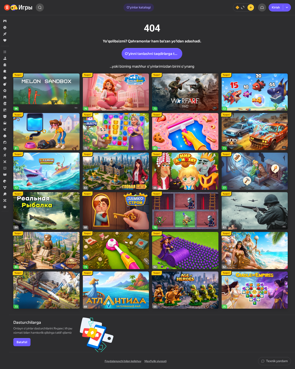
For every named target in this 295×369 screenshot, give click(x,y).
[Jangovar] (5, 84)
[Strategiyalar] (5, 97)
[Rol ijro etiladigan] (5, 123)
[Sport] (5, 194)
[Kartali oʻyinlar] (5, 136)
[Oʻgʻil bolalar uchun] (5, 116)
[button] (5, 21)
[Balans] (244, 7)
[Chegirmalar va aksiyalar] (5, 27)
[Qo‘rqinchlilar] (5, 65)
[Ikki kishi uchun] (5, 161)
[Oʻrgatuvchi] (5, 174)
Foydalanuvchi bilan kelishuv (123, 361)
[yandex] (18, 7)
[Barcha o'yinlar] (5, 21)
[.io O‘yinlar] (5, 149)
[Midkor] (5, 90)
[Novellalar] (5, 168)
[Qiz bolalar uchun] (5, 142)
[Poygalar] (5, 181)
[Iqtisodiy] (5, 103)
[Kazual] (5, 77)
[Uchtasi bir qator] (5, 110)
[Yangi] (5, 34)
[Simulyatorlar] (5, 58)
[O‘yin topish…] (40, 7)
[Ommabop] (5, 40)
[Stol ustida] (5, 200)
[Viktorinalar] (5, 207)
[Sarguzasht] (5, 129)
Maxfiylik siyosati (155, 361)
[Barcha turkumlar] (5, 52)
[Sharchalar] (5, 187)
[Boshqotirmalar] (5, 71)
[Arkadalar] (5, 155)
